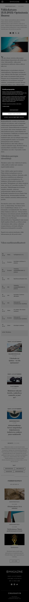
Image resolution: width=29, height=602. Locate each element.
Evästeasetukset (14, 109)
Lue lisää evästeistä (6, 106)
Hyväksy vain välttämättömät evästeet (14, 117)
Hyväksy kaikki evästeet (14, 113)
